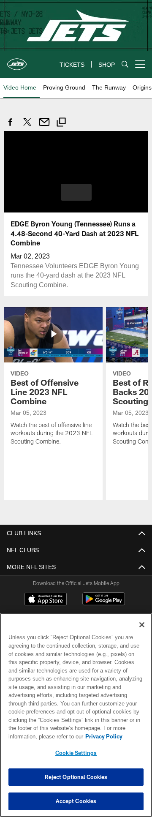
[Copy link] (61, 123)
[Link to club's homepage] (17, 61)
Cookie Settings (76, 752)
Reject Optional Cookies (76, 776)
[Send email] (44, 126)
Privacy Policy (36, 736)
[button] (76, 191)
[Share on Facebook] (10, 126)
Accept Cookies (76, 801)
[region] (76, 715)
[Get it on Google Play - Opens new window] (103, 602)
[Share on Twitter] (27, 126)
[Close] (142, 624)
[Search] (125, 64)
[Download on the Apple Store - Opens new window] (45, 599)
